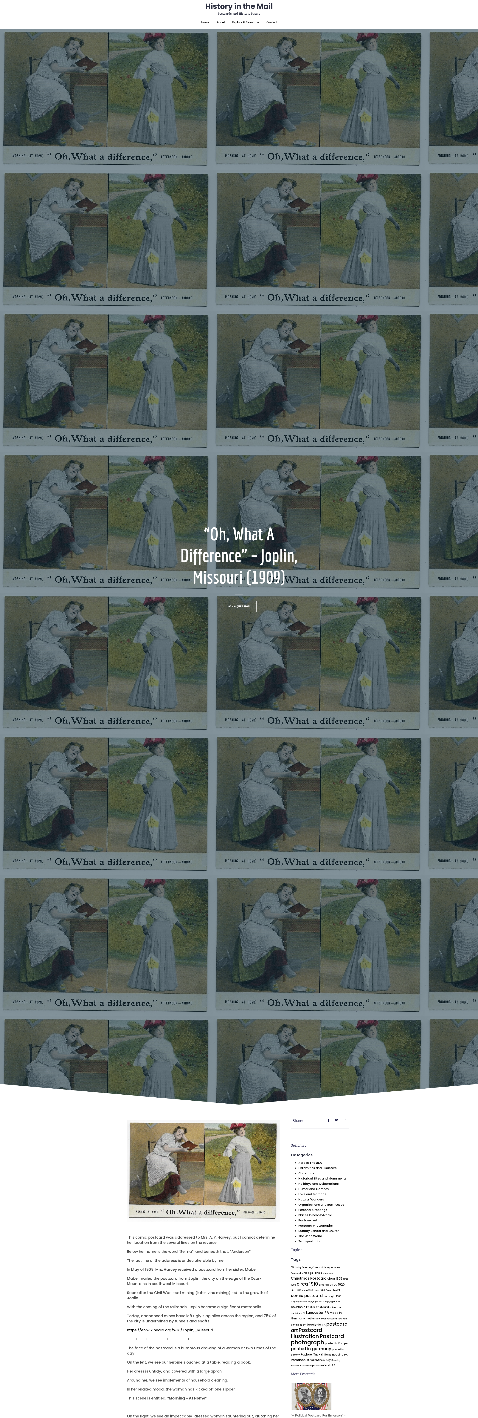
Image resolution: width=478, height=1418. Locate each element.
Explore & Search (243, 22)
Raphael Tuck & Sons (315, 1354)
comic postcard (307, 1295)
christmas (328, 1273)
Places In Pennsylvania (315, 1215)
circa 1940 (319, 1290)
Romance (298, 1360)
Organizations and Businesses (321, 1205)
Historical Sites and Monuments (322, 1178)
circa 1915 (324, 1284)
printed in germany (311, 1349)
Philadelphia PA (314, 1325)
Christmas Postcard (309, 1278)
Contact (271, 22)
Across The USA (310, 1163)
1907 (317, 1267)
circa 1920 (337, 1284)
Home (205, 22)
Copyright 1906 (299, 1301)
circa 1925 (296, 1290)
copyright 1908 (332, 1301)
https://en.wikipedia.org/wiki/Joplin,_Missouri (170, 1330)
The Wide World (310, 1236)
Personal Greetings (312, 1210)
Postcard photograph (317, 1339)
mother (310, 1318)
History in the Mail (239, 6)
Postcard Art (307, 1220)
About (221, 22)
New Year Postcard (326, 1318)
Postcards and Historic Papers (239, 13)
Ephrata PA (336, 1307)
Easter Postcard (317, 1307)
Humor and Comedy (313, 1189)
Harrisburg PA (298, 1313)
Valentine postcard (312, 1365)
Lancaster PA (317, 1312)
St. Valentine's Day (318, 1360)
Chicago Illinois (312, 1273)
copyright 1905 (332, 1296)
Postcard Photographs (315, 1225)
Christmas (306, 1173)
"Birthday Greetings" (302, 1267)
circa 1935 (307, 1290)
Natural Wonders (311, 1199)
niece (299, 1324)
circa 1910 (307, 1284)
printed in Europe (336, 1343)
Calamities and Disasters (317, 1168)
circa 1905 (334, 1278)
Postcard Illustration (306, 1333)
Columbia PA (333, 1290)
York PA (330, 1365)
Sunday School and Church (318, 1231)
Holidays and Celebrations (318, 1184)
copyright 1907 (316, 1301)
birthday (325, 1267)
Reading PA (340, 1354)
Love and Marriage (312, 1194)
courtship (298, 1307)
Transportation (310, 1241)
